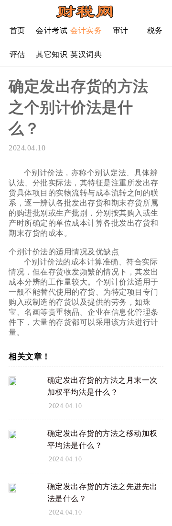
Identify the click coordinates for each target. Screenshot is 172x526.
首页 (17, 30)
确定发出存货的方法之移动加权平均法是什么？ (102, 439)
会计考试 (51, 30)
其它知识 (51, 54)
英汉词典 (86, 54)
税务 (155, 30)
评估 (17, 54)
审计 (121, 30)
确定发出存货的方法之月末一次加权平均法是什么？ (102, 386)
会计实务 (86, 30)
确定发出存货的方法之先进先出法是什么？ (102, 492)
